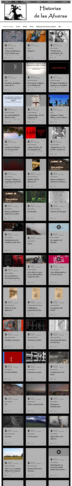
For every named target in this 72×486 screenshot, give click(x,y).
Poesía (31, 26)
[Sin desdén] (36, 197)
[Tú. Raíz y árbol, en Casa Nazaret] (13, 389)
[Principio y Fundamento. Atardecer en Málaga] (59, 389)
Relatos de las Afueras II (33, 176)
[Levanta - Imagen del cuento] (13, 422)
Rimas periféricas (54, 176)
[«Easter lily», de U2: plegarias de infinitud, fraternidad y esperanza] (36, 100)
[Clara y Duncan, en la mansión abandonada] (36, 325)
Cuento (18, 26)
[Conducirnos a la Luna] (59, 357)
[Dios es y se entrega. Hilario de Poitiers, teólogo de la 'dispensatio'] (13, 454)
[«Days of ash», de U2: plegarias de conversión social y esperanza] (36, 132)
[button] (67, 26)
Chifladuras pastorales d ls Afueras (35, 305)
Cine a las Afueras (54, 48)
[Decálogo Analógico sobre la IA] (13, 68)
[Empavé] (36, 36)
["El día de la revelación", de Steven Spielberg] (59, 36)
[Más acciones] (21, 45)
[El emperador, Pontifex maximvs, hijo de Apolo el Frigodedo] (13, 325)
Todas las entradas (8, 26)
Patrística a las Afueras (32, 80)
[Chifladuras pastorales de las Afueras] (36, 293)
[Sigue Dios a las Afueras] (59, 422)
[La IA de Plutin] (13, 357)
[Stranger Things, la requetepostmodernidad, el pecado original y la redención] (13, 165)
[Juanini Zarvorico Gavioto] (36, 454)
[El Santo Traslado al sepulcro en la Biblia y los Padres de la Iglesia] (59, 68)
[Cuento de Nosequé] (59, 197)
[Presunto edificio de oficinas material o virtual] (36, 357)
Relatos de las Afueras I (10, 305)
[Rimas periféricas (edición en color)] (13, 197)
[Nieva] (36, 229)
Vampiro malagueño (9, 273)
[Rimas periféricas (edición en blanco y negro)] (59, 165)
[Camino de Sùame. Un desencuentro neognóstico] (13, 132)
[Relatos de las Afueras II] (36, 165)
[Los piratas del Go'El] (59, 293)
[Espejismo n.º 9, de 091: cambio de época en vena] (59, 132)
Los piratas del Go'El (54, 305)
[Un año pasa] (36, 422)
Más (60, 26)
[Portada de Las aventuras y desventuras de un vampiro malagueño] (13, 261)
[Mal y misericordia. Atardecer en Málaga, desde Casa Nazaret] (36, 389)
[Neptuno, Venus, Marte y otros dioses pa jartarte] (59, 100)
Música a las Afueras (9, 48)
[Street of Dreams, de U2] (13, 36)
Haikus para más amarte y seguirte (46, 26)
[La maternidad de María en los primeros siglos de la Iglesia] (13, 100)
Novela (25, 26)
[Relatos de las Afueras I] (13, 293)
